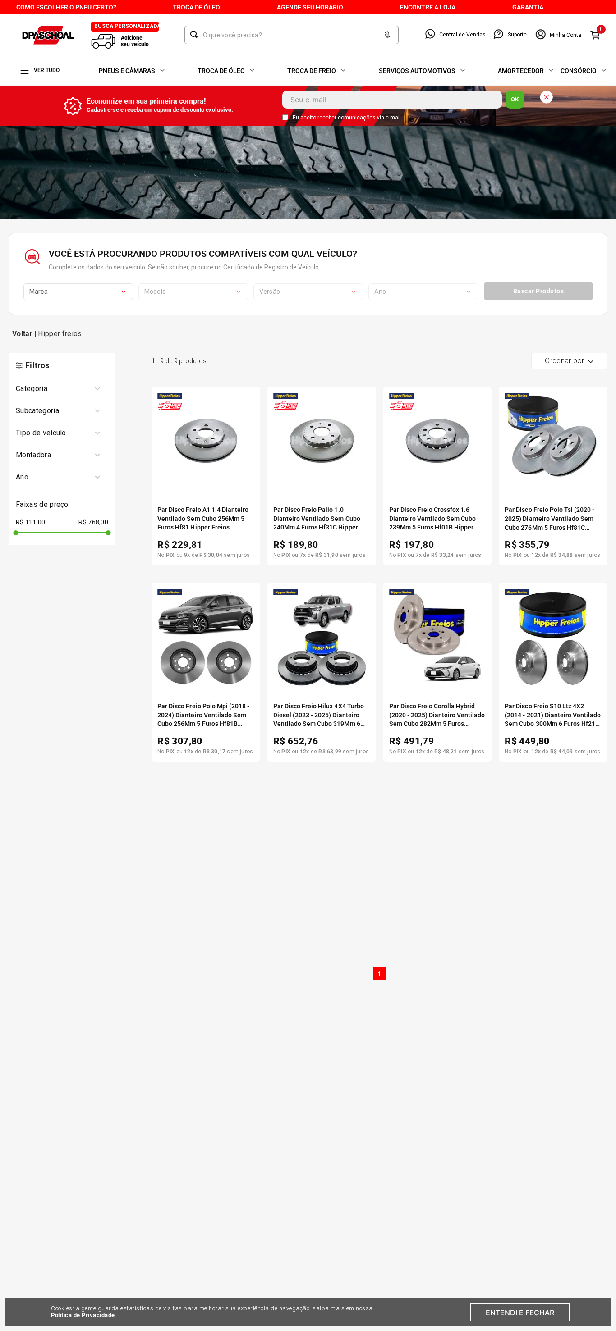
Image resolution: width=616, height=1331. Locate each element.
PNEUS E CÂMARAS (127, 70)
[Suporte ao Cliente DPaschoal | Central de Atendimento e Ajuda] (498, 34)
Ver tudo (47, 70)
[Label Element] (291, 35)
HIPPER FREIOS (60, 333)
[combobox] (291, 35)
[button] (58, 388)
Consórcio (579, 70)
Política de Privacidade (83, 1315)
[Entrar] (558, 35)
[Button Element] (387, 35)
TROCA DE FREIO (311, 70)
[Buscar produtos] (195, 34)
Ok (515, 99)
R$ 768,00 (93, 522)
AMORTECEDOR (521, 70)
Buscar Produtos (538, 291)
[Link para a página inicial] (22, 333)
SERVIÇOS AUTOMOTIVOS (417, 70)
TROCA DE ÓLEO (221, 70)
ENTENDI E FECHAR (520, 1312)
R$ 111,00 (31, 522)
